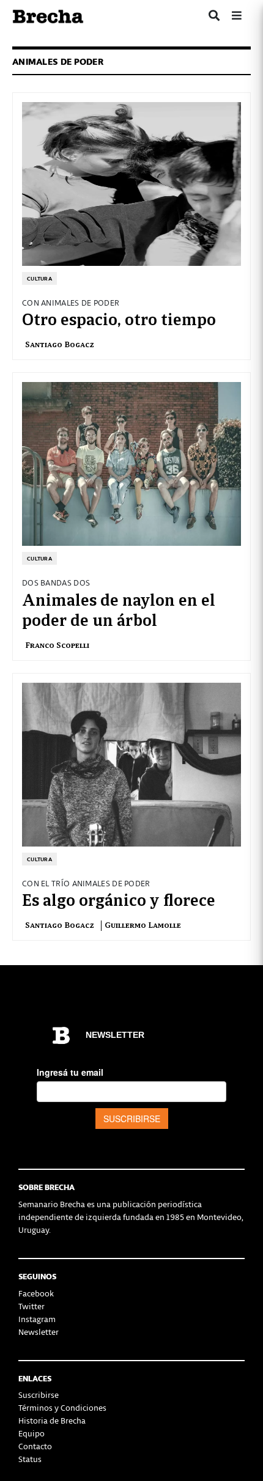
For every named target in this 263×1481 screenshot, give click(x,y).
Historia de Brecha (52, 1420)
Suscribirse (38, 1394)
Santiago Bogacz (61, 344)
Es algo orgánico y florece (118, 898)
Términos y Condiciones (62, 1407)
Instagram (37, 1319)
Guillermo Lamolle (143, 924)
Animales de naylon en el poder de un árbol (118, 609)
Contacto (35, 1446)
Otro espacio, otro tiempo (119, 317)
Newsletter (38, 1331)
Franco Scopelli (57, 644)
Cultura (39, 278)
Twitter (31, 1306)
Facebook (36, 1293)
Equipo (31, 1433)
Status (30, 1458)
